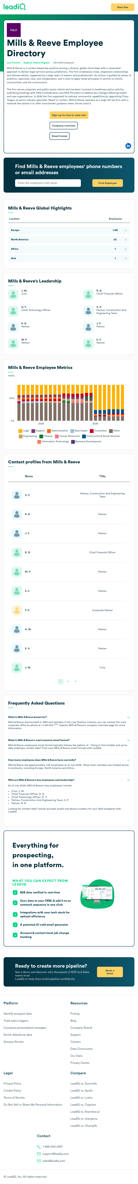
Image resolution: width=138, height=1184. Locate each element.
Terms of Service (14, 1097)
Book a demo (110, 972)
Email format (59, 136)
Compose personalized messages (25, 1027)
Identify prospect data (18, 1013)
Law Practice (13, 63)
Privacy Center (80, 1062)
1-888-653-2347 (53, 1146)
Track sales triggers (16, 1020)
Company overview (63, 125)
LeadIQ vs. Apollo (81, 1090)
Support (75, 1034)
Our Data (76, 1055)
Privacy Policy (12, 1083)
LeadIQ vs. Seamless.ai (85, 1111)
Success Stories (14, 1041)
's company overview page (91, 725)
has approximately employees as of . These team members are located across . (68, 764)
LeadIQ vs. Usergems (84, 1118)
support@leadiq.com (56, 1153)
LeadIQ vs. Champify (83, 1125)
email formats (70, 748)
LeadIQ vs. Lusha (81, 1097)
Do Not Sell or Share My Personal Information (33, 1104)
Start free (122, 7)
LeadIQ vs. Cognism (83, 1104)
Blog (73, 1020)
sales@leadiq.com (54, 1160)
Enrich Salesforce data (18, 1034)
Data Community (81, 1048)
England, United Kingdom (37, 63)
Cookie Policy (12, 1090)
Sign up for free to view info (69, 115)
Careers (75, 1041)
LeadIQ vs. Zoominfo (83, 1083)
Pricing (74, 1013)
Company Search (81, 1027)
